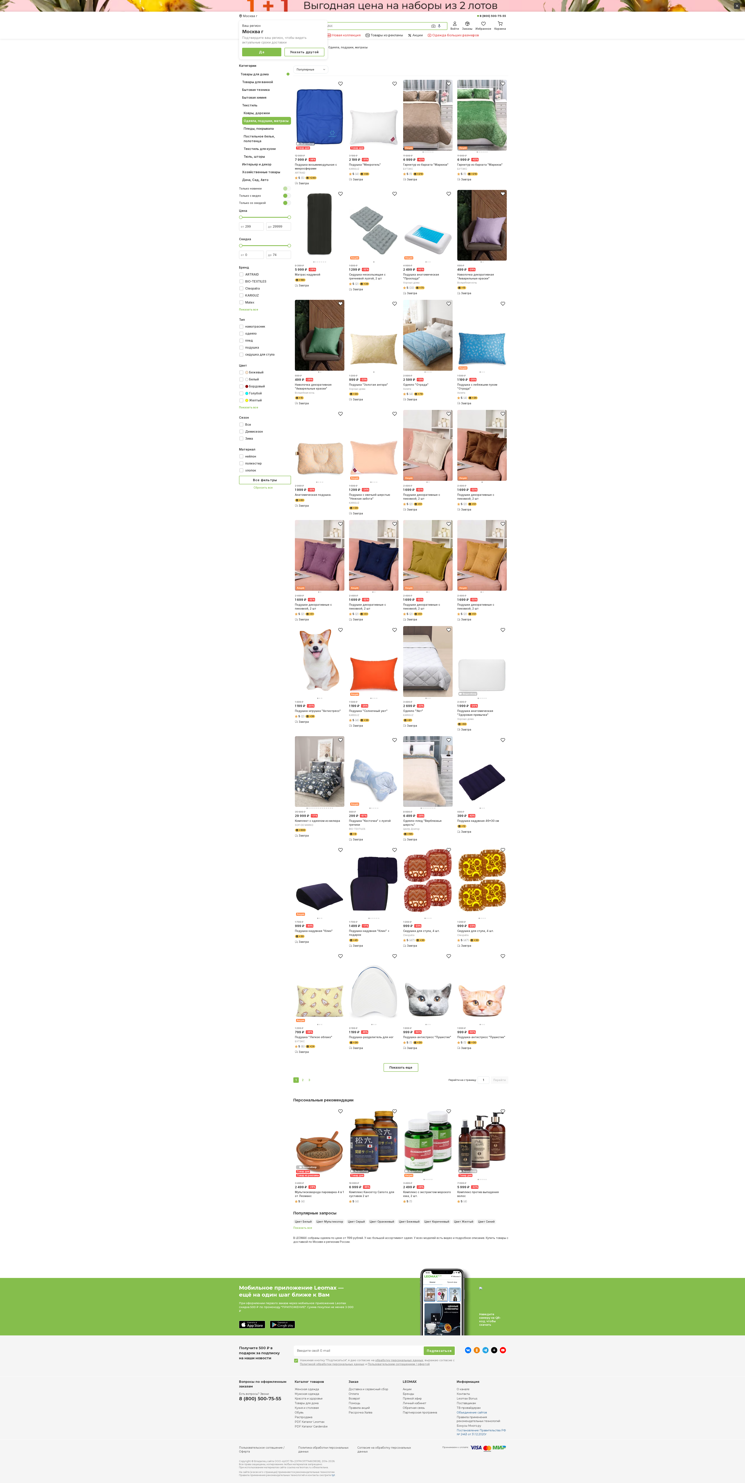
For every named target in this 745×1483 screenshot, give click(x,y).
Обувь (299, 1412)
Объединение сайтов (472, 1412)
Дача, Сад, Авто (255, 180)
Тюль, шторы (254, 156)
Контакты (463, 1394)
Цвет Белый (303, 1221)
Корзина (500, 28)
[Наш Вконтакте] (468, 1352)
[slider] (241, 217)
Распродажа (303, 1417)
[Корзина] (500, 23)
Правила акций (359, 1408)
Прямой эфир (412, 1398)
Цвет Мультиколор (329, 1221)
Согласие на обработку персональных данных (384, 1449)
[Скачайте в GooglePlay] (282, 1325)
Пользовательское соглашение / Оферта (261, 1449)
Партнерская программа (420, 1412)
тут (333, 1475)
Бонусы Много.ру (469, 1425)
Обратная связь (414, 1408)
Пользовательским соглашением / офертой (399, 1364)
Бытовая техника (256, 90)
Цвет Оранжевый (382, 1221)
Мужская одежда (307, 1394)
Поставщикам (466, 1403)
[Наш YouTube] (503, 1352)
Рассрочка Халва (360, 1412)
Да (261, 52)
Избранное (483, 28)
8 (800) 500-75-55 (493, 16)
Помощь (354, 1403)
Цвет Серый (356, 1221)
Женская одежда (307, 1389)
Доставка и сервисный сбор (368, 1389)
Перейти (499, 1080)
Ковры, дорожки (257, 113)
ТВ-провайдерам (469, 1408)
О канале (463, 1389)
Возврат (354, 1398)
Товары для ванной (257, 82)
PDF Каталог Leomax (309, 1422)
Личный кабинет (414, 1403)
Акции (407, 1389)
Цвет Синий (486, 1221)
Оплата (354, 1394)
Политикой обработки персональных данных (332, 1364)
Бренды (408, 1394)
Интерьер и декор (256, 164)
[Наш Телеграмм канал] (485, 1352)
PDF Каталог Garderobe (311, 1426)
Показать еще (400, 1067)
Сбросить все (263, 487)
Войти (454, 28)
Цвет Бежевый (409, 1221)
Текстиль (249, 105)
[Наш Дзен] (494, 1352)
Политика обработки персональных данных (323, 1449)
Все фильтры (265, 480)
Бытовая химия (254, 97)
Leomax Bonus (467, 1398)
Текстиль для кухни (260, 149)
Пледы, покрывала (259, 128)
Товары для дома (255, 74)
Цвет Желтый (463, 1221)
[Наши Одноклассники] (477, 1352)
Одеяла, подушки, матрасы (266, 121)
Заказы (467, 28)
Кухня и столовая (307, 1408)
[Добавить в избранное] (340, 83)
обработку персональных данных (399, 1360)
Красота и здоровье (309, 1398)
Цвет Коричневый (436, 1221)
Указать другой (304, 52)
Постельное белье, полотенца (259, 138)
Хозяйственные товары (261, 172)
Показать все (248, 309)
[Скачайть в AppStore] (252, 1325)
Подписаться (439, 1351)
